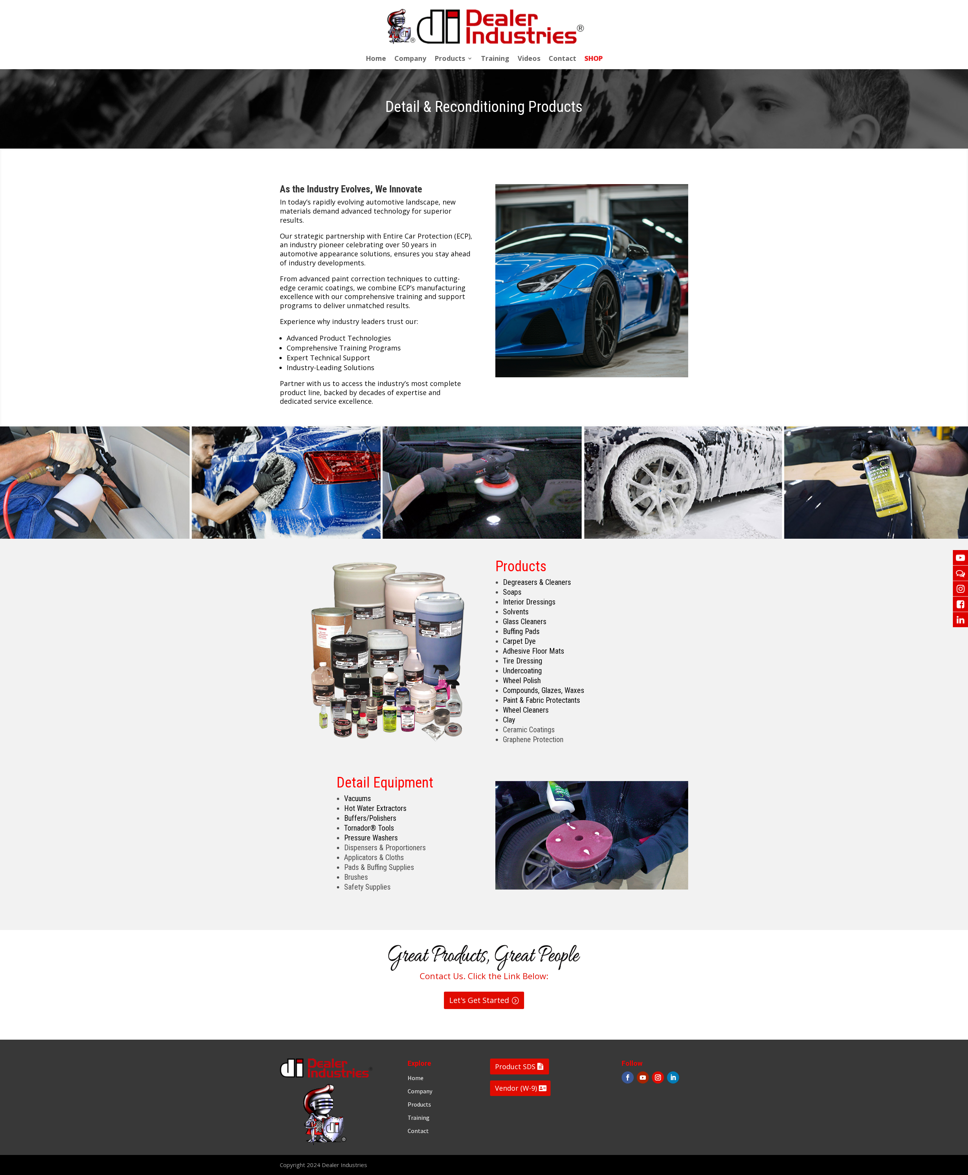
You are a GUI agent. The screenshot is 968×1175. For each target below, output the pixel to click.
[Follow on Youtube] (643, 1077)
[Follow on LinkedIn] (673, 1077)
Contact (562, 59)
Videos (529, 59)
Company (410, 59)
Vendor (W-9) (516, 1088)
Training (495, 59)
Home (376, 59)
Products (449, 59)
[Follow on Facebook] (628, 1077)
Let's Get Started (479, 1000)
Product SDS (515, 1066)
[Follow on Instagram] (658, 1077)
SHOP (594, 59)
